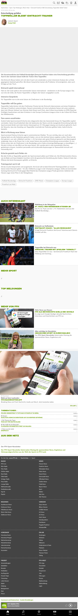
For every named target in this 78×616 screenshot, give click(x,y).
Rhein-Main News (6, 512)
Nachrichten (4, 8)
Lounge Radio (5, 484)
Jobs (40, 573)
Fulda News (42, 484)
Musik (23, 614)
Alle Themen (42, 497)
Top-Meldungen (17, 8)
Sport (11, 8)
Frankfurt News (43, 466)
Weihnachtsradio (6, 486)
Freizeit (4, 560)
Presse (41, 578)
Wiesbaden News (44, 469)
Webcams (42, 543)
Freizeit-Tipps (5, 576)
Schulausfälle (42, 527)
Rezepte (3, 568)
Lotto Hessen (5, 581)
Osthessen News (6, 507)
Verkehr (42, 502)
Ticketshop (4, 578)
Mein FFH (75, 2)
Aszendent (4, 550)
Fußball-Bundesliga (9, 181)
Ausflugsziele (5, 573)
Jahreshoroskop (5, 545)
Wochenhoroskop (6, 540)
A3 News (41, 512)
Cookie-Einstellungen (26, 600)
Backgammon (5, 588)
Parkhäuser (42, 522)
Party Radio (4, 481)
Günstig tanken (43, 520)
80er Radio (4, 466)
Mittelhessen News (6, 509)
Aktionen (41, 537)
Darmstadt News (44, 476)
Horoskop (5, 532)
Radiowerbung (43, 581)
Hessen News (43, 464)
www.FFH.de (13, 458)
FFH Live (3, 464)
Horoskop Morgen (6, 537)
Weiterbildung (43, 583)
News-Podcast (43, 550)
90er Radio (4, 469)
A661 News (42, 517)
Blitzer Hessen (43, 507)
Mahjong (3, 586)
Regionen (4, 502)
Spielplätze (4, 565)
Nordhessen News (6, 504)
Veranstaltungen (5, 563)
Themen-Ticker (8, 410)
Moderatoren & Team (45, 545)
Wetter (66, 2)
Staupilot (62, 2)
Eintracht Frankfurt (25, 181)
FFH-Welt (42, 560)
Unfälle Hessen (43, 509)
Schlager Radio (5, 479)
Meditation (4, 571)
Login (40, 586)
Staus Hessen (43, 504)
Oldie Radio (4, 476)
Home (7, 614)
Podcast (39, 614)
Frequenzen (42, 571)
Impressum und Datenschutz (10, 600)
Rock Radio (4, 474)
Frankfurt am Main (9, 184)
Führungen (42, 576)
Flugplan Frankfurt (44, 525)
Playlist (58, 2)
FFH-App (73, 406)
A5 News (41, 514)
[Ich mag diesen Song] (66, 605)
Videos (41, 540)
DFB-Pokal (39, 181)
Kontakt (41, 568)
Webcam (71, 2)
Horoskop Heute (6, 535)
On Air (41, 532)
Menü (70, 614)
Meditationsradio (6, 489)
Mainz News (42, 471)
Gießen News (43, 481)
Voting (41, 555)
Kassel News (42, 474)
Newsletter (42, 565)
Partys (3, 593)
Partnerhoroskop (6, 548)
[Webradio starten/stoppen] (70, 605)
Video (54, 614)
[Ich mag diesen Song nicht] (74, 605)
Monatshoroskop (6, 543)
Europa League (67, 181)
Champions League (52, 181)
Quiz (2, 591)
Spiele (2, 583)
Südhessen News (6, 514)
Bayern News (43, 486)
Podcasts (41, 548)
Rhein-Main (26, 8)
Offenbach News (44, 479)
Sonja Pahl (12, 23)
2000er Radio (5, 471)
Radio (3, 461)
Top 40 (3, 492)
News (41, 461)
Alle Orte (41, 494)
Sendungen (42, 535)
